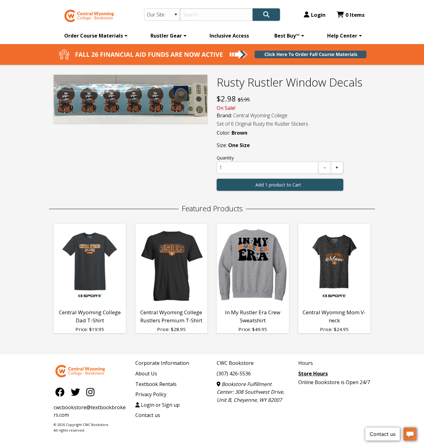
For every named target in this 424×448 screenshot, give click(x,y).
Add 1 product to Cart (278, 185)
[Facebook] (61, 391)
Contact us (147, 415)
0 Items (355, 14)
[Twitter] (77, 391)
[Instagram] (90, 391)
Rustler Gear (166, 35)
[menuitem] (94, 36)
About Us (146, 373)
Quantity (225, 158)
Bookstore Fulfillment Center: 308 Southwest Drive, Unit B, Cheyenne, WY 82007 (250, 392)
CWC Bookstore (235, 363)
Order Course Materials (93, 35)
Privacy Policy (150, 394)
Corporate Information (162, 363)
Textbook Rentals (156, 384)
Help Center (342, 35)
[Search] (266, 14)
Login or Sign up (160, 404)
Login (318, 14)
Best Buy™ (287, 35)
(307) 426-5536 (234, 373)
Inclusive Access (229, 35)
